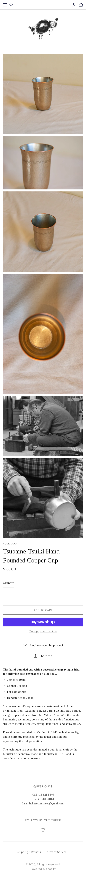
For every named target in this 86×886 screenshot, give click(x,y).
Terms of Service (56, 852)
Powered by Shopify (43, 869)
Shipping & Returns (29, 852)
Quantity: (9, 583)
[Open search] (11, 5)
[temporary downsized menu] (5, 5)
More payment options (43, 631)
